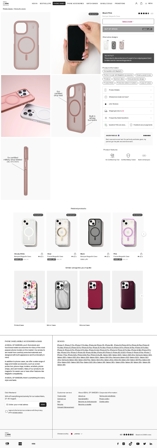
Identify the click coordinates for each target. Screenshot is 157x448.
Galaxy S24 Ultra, (106, 357)
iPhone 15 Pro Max (99, 347)
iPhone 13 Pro (69, 350)
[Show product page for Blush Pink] (121, 45)
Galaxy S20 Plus (77, 362)
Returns (60, 404)
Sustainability (83, 399)
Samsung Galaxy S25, (144, 355)
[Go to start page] (6, 3)
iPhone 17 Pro (69, 345)
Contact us (61, 399)
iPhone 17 (60, 345)
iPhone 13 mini (94, 350)
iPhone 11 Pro (65, 352)
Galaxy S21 (125, 360)
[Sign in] (136, 3)
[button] (136, 434)
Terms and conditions (107, 396)
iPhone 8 (130, 352)
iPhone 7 (147, 352)
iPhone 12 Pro (104, 350)
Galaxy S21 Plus (136, 360)
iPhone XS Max (91, 352)
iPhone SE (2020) (119, 352)
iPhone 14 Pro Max (141, 347)
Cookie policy (104, 402)
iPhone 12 (113, 350)
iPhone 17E (100, 345)
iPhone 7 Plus (62, 355)
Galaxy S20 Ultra (90, 362)
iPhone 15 (67, 347)
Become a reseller (84, 404)
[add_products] (42, 254)
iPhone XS (81, 352)
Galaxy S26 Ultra (128, 355)
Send (43, 404)
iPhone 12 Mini (136, 350)
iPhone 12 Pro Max (124, 350)
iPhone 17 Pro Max (81, 345)
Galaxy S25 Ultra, (73, 357)
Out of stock (128, 29)
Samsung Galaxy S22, (70, 360)
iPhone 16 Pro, (126, 345)
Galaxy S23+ (134, 357)
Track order (61, 396)
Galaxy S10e (120, 362)
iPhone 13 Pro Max (81, 350)
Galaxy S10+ (110, 362)
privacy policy (17, 412)
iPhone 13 (60, 350)
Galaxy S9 (129, 362)
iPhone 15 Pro (76, 347)
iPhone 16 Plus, (137, 345)
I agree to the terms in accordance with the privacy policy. (25, 411)
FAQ (58, 402)
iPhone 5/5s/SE (96, 355)
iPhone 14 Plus (129, 347)
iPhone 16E (109, 345)
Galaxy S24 (85, 357)
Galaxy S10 (101, 362)
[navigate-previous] (144, 234)
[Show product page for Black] (113, 45)
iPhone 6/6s (72, 355)
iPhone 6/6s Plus (84, 355)
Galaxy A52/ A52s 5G (112, 360)
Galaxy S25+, (62, 357)
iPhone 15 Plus (87, 347)
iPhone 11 (74, 352)
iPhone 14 (109, 347)
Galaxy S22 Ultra (97, 360)
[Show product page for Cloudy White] (106, 45)
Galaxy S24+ (94, 357)
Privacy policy (104, 399)
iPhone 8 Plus (139, 352)
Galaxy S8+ (61, 365)
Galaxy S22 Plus (84, 360)
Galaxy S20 (66, 362)
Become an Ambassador (87, 402)
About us (81, 396)
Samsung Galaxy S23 (121, 357)
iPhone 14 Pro (119, 347)
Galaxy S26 (107, 355)
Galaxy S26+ (117, 355)
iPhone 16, (117, 345)
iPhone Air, (92, 345)
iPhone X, (108, 352)
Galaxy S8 (146, 362)
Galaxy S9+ (138, 362)
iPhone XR (101, 352)
